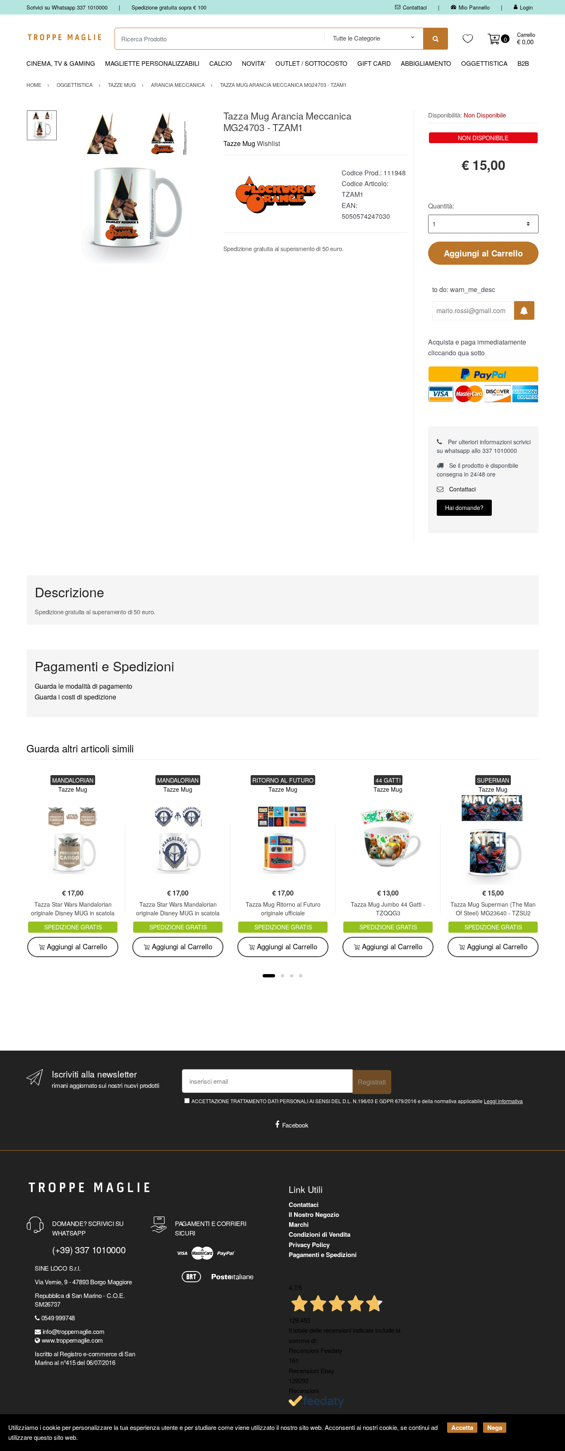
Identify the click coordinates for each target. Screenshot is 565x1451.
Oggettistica (484, 63)
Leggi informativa (503, 1100)
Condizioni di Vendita (319, 1234)
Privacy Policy (309, 1244)
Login (526, 7)
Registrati (372, 1082)
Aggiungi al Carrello (483, 253)
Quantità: (441, 206)
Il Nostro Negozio (314, 1214)
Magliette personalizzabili (152, 63)
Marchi (299, 1224)
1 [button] (269, 975)
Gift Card (374, 63)
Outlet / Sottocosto (311, 63)
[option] (134, 186)
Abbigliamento (426, 63)
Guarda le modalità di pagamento (83, 686)
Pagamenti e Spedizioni (323, 1254)
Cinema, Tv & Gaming (60, 63)
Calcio (220, 63)
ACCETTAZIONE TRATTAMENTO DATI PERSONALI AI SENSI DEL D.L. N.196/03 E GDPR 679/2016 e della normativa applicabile (357, 1100)
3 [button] (291, 975)
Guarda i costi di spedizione (75, 697)
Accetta (462, 1427)
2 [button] (282, 975)
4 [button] (300, 975)
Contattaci (415, 7)
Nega (494, 1427)
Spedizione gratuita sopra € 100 (169, 7)
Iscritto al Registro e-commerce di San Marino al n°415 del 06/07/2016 (85, 1358)
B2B (523, 63)
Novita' (254, 63)
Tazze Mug (239, 143)
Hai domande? (464, 507)
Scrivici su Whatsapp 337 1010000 (67, 7)
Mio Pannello (474, 7)
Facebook (295, 1125)
